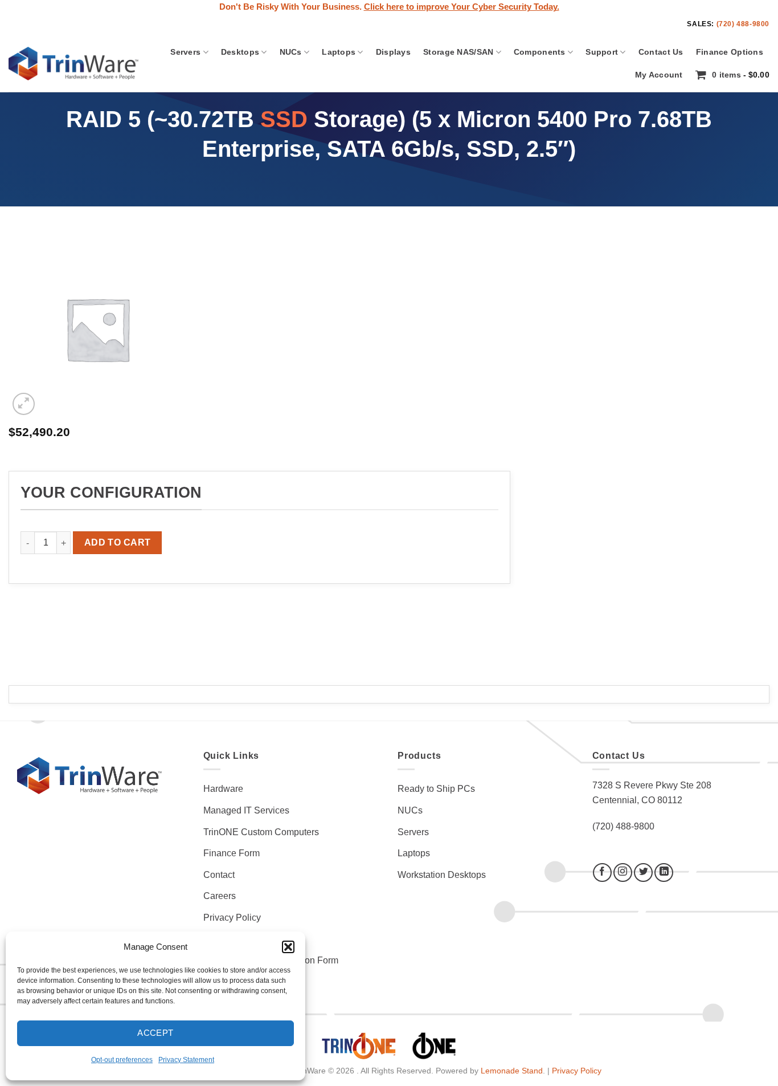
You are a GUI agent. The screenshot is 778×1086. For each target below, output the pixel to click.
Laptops (338, 51)
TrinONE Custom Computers (261, 832)
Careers (219, 896)
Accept (155, 1033)
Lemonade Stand (512, 1070)
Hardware (223, 789)
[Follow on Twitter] (643, 872)
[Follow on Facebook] (602, 872)
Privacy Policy (232, 917)
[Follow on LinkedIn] (663, 872)
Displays (393, 51)
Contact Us (660, 51)
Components (540, 51)
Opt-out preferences (122, 1060)
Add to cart (117, 542)
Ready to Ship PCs (436, 789)
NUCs (291, 51)
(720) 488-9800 (742, 24)
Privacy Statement (186, 1060)
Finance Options (729, 51)
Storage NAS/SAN (458, 51)
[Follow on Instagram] (622, 872)
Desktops (240, 51)
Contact (219, 875)
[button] (288, 947)
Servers (185, 51)
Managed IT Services (246, 810)
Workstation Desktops (442, 875)
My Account (659, 74)
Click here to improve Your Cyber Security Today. (461, 6)
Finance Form (231, 853)
